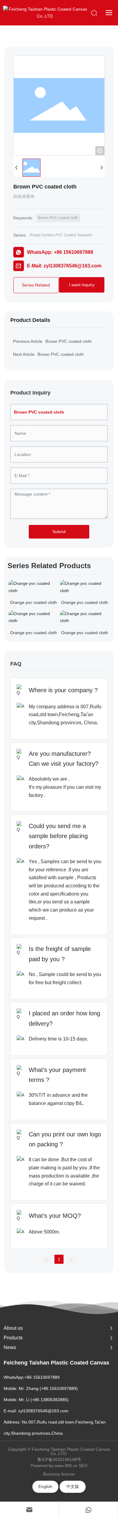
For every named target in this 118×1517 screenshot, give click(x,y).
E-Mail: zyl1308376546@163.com (64, 265)
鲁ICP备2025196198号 (59, 1459)
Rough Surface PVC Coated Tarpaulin (61, 235)
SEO (83, 1465)
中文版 (72, 1486)
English (45, 1486)
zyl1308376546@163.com (43, 1410)
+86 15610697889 (42, 1377)
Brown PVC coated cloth (58, 218)
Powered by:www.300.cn (54, 1465)
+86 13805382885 (49, 1399)
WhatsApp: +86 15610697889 (60, 252)
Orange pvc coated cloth (33, 602)
